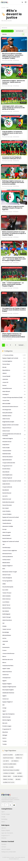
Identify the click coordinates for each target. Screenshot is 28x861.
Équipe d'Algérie (5, 830)
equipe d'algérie (8, 755)
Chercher (4, 34)
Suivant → (22, 345)
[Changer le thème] (22, 2)
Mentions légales (5, 849)
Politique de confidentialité (8, 852)
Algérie (19, 773)
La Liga (3, 816)
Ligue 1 (3, 811)
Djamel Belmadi (17, 776)
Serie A (3, 821)
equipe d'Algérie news (9, 764)
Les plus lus (19, 31)
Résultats (3, 838)
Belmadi (18, 779)
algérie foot (19, 755)
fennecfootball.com (14, 859)
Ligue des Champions (7, 833)
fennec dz (19, 758)
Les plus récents (7, 31)
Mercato (3, 828)
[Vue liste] (26, 34)
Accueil (3, 7)
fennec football (8, 779)
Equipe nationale (8, 758)
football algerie (8, 767)
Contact (3, 847)
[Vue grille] (23, 34)
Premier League (5, 814)
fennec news (7, 776)
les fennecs (14, 761)
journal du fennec (9, 773)
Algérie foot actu (8, 782)
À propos (3, 844)
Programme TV (5, 835)
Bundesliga (4, 819)
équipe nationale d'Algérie (11, 770)
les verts (6, 761)
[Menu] (25, 2)
